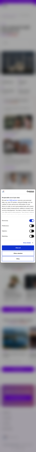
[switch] (31, 225)
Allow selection (18, 253)
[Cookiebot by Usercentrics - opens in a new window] (26, 192)
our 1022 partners (12, 200)
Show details (27, 242)
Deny (18, 258)
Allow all (18, 248)
